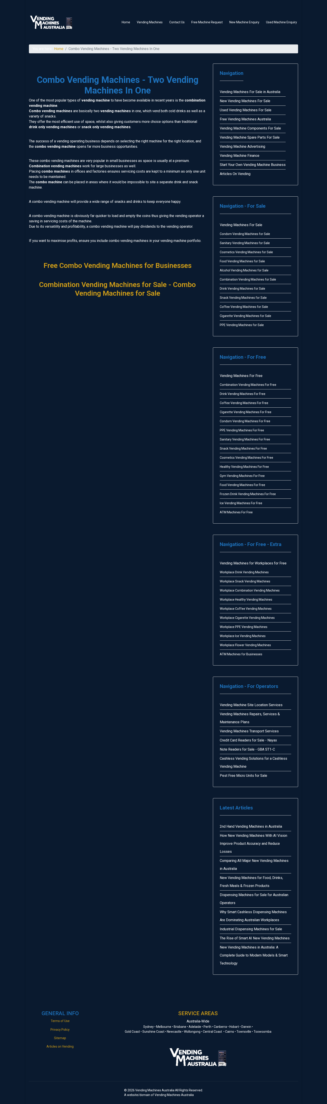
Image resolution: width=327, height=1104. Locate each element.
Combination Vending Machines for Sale (248, 279)
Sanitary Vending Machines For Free (245, 439)
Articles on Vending (60, 1046)
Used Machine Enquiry (281, 22)
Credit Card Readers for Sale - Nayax (248, 740)
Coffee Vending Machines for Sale (244, 307)
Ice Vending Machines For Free (241, 503)
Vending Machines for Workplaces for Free (253, 563)
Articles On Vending (235, 174)
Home (126, 22)
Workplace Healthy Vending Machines (246, 599)
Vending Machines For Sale (241, 225)
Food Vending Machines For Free (242, 485)
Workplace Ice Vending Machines (243, 636)
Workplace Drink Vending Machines (244, 572)
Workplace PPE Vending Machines (243, 627)
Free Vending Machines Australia (245, 119)
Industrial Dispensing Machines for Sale (251, 929)
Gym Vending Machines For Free (242, 476)
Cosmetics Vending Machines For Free (246, 457)
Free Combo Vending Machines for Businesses (118, 265)
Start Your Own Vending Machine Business (253, 165)
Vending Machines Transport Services (249, 731)
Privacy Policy (60, 1029)
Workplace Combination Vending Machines (250, 590)
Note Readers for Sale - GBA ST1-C (247, 749)
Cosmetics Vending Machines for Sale (246, 252)
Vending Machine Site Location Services (251, 705)
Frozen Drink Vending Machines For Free (248, 494)
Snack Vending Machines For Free (243, 448)
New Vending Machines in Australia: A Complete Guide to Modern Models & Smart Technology (254, 955)
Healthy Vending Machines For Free (244, 466)
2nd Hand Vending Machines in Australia (251, 826)
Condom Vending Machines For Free (245, 421)
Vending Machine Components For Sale (250, 128)
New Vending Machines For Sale (245, 101)
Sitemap (60, 1038)
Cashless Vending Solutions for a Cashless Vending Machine (253, 762)
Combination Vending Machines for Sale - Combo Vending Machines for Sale (117, 288)
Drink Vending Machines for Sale (242, 288)
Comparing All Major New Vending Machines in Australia (254, 865)
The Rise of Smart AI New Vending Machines (255, 938)
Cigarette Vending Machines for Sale (245, 316)
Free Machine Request (207, 22)
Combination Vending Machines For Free (248, 385)
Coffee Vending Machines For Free (244, 403)
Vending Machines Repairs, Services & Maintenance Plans (250, 718)
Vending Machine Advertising (242, 146)
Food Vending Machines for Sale (242, 261)
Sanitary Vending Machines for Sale (245, 243)
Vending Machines (150, 22)
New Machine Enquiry (244, 22)
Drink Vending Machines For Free (242, 394)
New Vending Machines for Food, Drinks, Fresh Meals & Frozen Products (251, 882)
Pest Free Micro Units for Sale (243, 775)
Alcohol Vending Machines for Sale (244, 270)
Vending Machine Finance (239, 155)
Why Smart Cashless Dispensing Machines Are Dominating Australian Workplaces (253, 916)
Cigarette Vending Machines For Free (245, 412)
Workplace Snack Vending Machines (245, 581)
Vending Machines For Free (241, 376)
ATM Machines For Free (236, 512)
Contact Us (177, 22)
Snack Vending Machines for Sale (243, 297)
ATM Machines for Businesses (241, 654)
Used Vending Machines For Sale (245, 110)
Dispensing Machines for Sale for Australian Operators (254, 899)
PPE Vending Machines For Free (242, 430)
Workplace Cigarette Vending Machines (247, 618)
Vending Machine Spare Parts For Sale (250, 137)
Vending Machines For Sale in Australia (250, 92)
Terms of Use (60, 1021)
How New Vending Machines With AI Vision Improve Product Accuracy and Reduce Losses (253, 843)
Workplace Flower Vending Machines (245, 645)
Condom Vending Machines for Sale (245, 234)
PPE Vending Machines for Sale (242, 325)
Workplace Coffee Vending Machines (246, 608)
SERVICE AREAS (198, 1013)
